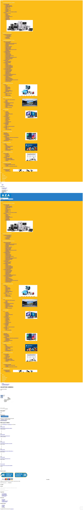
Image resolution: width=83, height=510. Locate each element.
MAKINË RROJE (8, 272)
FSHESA (7, 63)
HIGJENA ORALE (8, 81)
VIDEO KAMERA (8, 95)
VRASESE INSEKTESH (9, 67)
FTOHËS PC (7, 118)
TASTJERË (7, 321)
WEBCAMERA (8, 119)
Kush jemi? (3, 499)
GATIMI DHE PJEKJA (7, 51)
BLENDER (7, 44)
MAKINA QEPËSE (8, 265)
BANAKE (7, 9)
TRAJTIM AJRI (8, 36)
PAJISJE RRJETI (6, 123)
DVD (6, 294)
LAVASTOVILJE (8, 8)
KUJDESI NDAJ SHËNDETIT (8, 275)
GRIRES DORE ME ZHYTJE (10, 244)
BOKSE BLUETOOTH (9, 139)
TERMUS (7, 160)
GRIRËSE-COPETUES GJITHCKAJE (11, 43)
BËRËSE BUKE (8, 53)
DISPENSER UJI (8, 251)
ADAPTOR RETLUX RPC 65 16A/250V (6, 443)
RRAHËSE (7, 45)
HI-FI (6, 86)
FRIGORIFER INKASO (9, 16)
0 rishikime (2, 419)
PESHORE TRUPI (8, 73)
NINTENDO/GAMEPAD (9, 146)
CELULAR (5, 132)
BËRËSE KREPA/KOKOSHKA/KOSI (11, 57)
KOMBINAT (7, 50)
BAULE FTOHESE (8, 68)
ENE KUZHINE (6, 153)
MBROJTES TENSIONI (9, 305)
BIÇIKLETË (7, 170)
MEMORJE (5, 327)
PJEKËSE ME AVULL (9, 58)
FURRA (7, 14)
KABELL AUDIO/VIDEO (9, 306)
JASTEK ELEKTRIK (9, 78)
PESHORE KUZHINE (9, 46)
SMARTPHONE (6, 133)
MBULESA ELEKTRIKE (9, 279)
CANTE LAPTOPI (8, 121)
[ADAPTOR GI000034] (6, 407)
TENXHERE (7, 156)
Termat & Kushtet (4, 501)
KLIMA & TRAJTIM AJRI (7, 34)
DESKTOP (7, 112)
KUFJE (7, 85)
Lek (0, 182)
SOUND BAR (8, 287)
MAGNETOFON (8, 290)
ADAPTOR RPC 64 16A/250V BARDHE (6, 465)
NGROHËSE (7, 37)
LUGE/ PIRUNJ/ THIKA (9, 359)
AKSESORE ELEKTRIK (7, 163)
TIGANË (7, 355)
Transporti (3, 500)
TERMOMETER (8, 77)
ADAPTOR (7, 117)
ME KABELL (8, 335)
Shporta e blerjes (4, 191)
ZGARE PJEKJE (8, 56)
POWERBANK (8, 339)
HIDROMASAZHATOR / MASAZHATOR (12, 79)
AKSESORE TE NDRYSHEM (10, 159)
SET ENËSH (7, 154)
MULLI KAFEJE (8, 262)
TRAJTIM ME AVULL (9, 80)
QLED (6, 100)
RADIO (7, 89)
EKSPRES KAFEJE (8, 61)
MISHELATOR (8, 18)
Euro (2, 184)
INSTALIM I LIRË (6, 204)
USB (6, 128)
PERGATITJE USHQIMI (7, 41)
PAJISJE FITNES (8, 371)
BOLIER (7, 211)
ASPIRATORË (8, 15)
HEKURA (7, 64)
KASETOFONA (8, 88)
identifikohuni (5, 424)
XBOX (7, 145)
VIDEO (5, 92)
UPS (6, 125)
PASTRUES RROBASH (9, 66)
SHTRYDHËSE (8, 42)
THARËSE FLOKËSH (9, 69)
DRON (7, 148)
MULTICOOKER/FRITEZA (10, 55)
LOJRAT (5, 344)
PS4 (6, 144)
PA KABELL (7, 336)
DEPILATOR (7, 72)
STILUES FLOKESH (9, 70)
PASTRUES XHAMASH (9, 65)
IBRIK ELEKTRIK (8, 248)
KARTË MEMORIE (8, 129)
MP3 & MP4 (7, 91)
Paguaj (3, 192)
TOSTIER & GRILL (8, 54)
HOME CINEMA (8, 87)
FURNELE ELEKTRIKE (9, 258)
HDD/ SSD (7, 328)
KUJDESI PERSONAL (7, 269)
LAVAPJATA (7, 218)
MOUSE (7, 320)
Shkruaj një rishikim (7, 419)
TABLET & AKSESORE (9, 314)
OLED (6, 101)
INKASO (5, 12)
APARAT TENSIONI (9, 276)
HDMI (6, 106)
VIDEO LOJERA (8, 147)
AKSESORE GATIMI (9, 158)
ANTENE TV (8, 104)
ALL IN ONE (7, 113)
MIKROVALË (8, 19)
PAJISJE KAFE (6, 60)
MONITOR (7, 115)
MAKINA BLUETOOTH (9, 149)
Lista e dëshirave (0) (5, 190)
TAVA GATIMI (8, 155)
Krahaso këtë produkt (11, 418)
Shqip (3, 186)
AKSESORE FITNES (7, 169)
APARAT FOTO (8, 94)
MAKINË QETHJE (8, 71)
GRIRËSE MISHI (8, 48)
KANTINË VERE (8, 10)
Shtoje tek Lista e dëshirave (4, 418)
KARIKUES (7, 138)
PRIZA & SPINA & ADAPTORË (10, 164)
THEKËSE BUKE (8, 255)
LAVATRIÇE (7, 4)
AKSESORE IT (6, 116)
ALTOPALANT (8, 317)
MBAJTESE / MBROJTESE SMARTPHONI (12, 137)
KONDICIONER (8, 35)
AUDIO (5, 84)
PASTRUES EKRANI (9, 107)
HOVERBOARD (8, 350)
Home (3, 383)
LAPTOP (7, 111)
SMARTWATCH (6, 140)
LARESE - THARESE (9, 5)
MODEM (7, 324)
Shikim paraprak (2, 426)
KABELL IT (7, 122)
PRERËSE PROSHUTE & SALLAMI (11, 49)
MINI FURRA (8, 59)
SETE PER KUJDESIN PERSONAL (11, 74)
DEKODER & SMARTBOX (10, 102)
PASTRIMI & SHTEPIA (7, 62)
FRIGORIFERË (8, 7)
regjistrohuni (9, 424)
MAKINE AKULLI (8, 47)
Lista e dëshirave (4, 494)
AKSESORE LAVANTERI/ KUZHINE (11, 11)
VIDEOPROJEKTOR (9, 93)
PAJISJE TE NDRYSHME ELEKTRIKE (11, 166)
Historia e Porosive (4, 495)
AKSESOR (5, 136)
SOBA (6, 208)
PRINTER (7, 114)
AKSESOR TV (6, 302)
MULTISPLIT (9, 236)
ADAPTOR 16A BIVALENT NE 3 (5, 458)
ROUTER (7, 124)
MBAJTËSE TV (8, 103)
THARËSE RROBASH (9, 6)
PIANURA (7, 215)
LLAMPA (7, 165)
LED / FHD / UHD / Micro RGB (10, 99)
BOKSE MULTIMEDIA (9, 291)
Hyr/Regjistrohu (4, 493)
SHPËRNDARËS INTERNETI (10, 126)
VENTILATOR (8, 38)
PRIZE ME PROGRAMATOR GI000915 (6, 428)
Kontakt (3, 506)
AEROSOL (7, 76)
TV (4, 299)
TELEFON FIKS (6, 134)
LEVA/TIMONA (8, 347)
